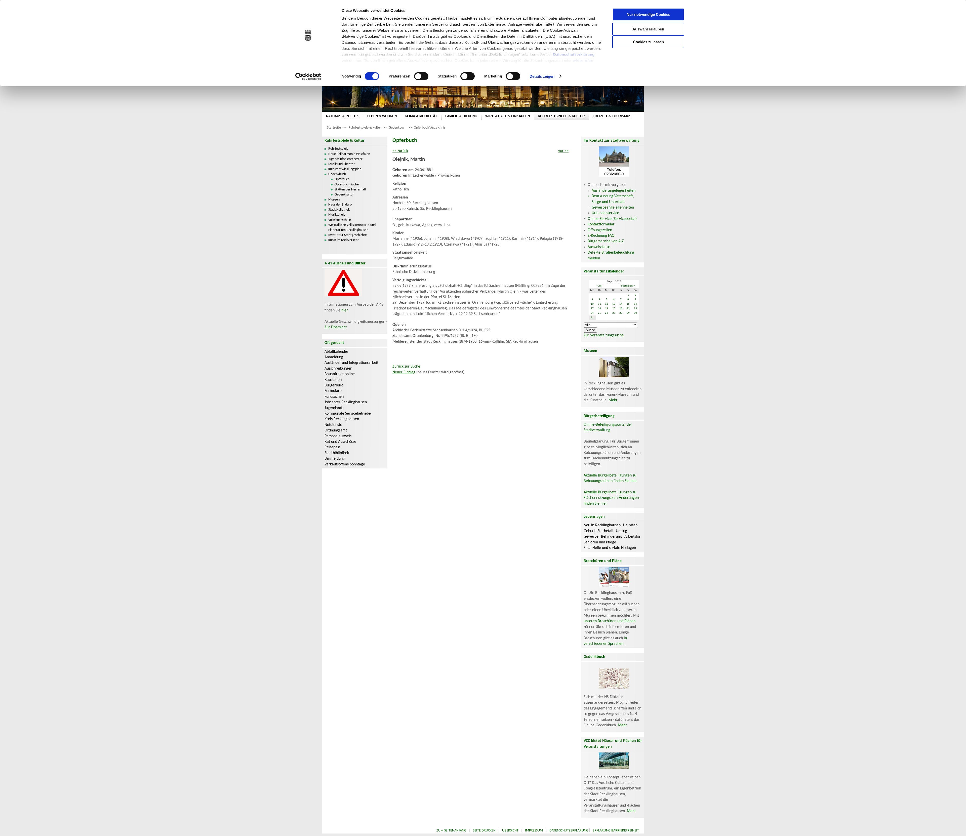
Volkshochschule (339, 220)
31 (592, 317)
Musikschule (336, 215)
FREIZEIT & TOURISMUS (612, 116)
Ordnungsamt (336, 430)
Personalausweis (338, 436)
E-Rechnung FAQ (601, 236)
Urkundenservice (605, 213)
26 (606, 313)
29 (628, 313)
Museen (334, 200)
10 (592, 304)
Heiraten (630, 525)
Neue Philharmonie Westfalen (349, 154)
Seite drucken (484, 830)
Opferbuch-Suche (347, 184)
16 (635, 304)
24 (592, 313)
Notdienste (333, 425)
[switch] (421, 76)
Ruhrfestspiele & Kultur (364, 128)
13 (613, 304)
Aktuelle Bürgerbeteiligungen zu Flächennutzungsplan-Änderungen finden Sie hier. (611, 498)
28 (620, 313)
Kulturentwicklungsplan (344, 169)
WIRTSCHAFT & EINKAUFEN (507, 116)
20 (613, 308)
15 (628, 304)
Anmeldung (334, 357)
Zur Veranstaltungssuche (604, 335)
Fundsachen (334, 397)
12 (606, 304)
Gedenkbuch (397, 128)
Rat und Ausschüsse (340, 442)
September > (628, 286)
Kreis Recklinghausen (342, 419)
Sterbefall (605, 531)
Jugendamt (333, 408)
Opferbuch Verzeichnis (429, 128)
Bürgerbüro (334, 385)
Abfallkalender (336, 352)
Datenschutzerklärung (574, 54)
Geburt (589, 531)
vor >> (563, 151)
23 (635, 308)
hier (344, 310)
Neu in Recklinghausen (602, 525)
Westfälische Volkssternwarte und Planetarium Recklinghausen (352, 227)
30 (635, 313)
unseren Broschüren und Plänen (609, 621)
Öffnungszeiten (600, 230)
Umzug (621, 531)
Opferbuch (342, 179)
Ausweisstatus (599, 247)
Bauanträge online (340, 374)
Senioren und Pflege (600, 542)
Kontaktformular (601, 224)
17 (592, 308)
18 (599, 308)
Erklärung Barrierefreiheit (616, 830)
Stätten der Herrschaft (350, 189)
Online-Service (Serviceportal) (612, 219)
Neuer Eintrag (403, 372)
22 (628, 308)
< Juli (599, 286)
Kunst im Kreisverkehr (343, 240)
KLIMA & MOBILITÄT (421, 116)
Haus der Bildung (340, 205)
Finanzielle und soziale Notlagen (610, 548)
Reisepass (332, 447)
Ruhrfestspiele (338, 149)
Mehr (613, 400)
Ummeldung (335, 459)
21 (620, 308)
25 (599, 313)
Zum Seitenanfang (451, 830)
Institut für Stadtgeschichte (347, 235)
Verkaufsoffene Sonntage (345, 464)
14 (620, 304)
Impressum (534, 830)
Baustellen (333, 380)
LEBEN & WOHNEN (382, 116)
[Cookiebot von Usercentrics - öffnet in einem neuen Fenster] (308, 76)
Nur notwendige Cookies (648, 14)
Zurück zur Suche (406, 367)
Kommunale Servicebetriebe (348, 414)
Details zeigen (542, 76)
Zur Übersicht (336, 327)
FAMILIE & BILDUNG (461, 116)
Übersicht (510, 830)
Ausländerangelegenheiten (613, 191)
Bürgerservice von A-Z (606, 241)
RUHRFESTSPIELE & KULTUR (561, 116)
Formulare (333, 391)
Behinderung (611, 537)
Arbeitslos (632, 537)
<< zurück (400, 151)
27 (613, 313)
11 (599, 304)
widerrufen (583, 60)
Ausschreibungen (338, 369)
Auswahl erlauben (648, 29)
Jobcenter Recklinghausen (346, 402)
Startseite (334, 128)
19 (606, 308)
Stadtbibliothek (339, 210)
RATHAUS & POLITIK (342, 116)
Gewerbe (591, 537)
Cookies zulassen (648, 42)
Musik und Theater (341, 164)
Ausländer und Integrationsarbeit (351, 363)
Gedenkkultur (344, 194)
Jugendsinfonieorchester (345, 159)
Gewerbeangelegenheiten (613, 208)
